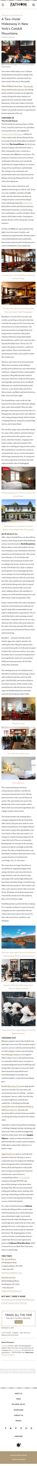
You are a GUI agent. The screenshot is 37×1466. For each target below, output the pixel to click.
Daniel (3, 1346)
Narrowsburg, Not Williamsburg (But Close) (18, 1299)
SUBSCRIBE (18, 1322)
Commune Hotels (8, 134)
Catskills (15, 1333)
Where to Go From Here (9, 1335)
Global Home (28, 203)
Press (18, 1399)
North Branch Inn (17, 90)
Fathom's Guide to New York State (14, 1303)
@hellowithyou (15, 1350)
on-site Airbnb (23, 1177)
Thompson (19, 134)
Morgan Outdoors (14, 1054)
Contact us (18, 1415)
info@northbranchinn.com (11, 1291)
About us (18, 1393)
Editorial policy (18, 1404)
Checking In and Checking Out (12, 15)
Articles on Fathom (8, 1355)
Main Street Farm (14, 1086)
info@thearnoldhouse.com (11, 1273)
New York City (25, 1333)
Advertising (18, 1410)
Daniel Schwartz (9, 37)
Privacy (18, 1421)
